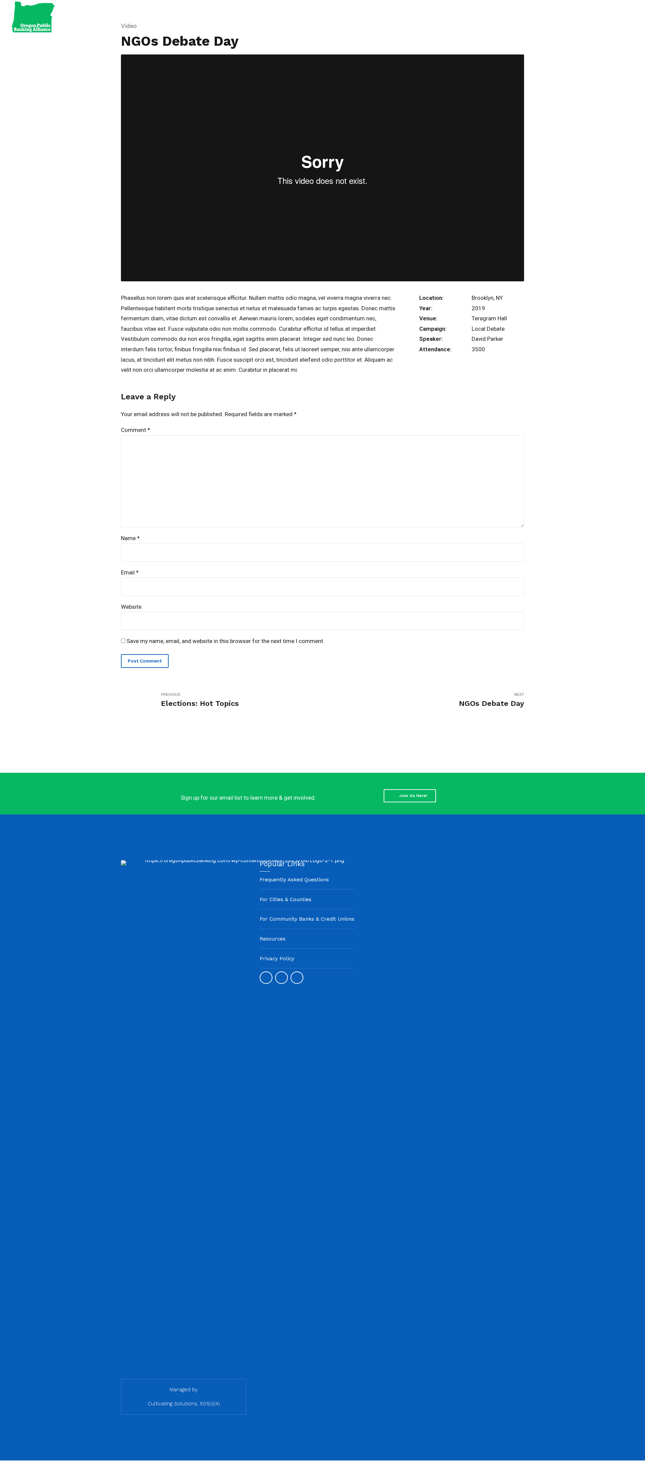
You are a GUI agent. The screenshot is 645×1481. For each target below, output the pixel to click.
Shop (608, 17)
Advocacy (504, 17)
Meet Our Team (457, 17)
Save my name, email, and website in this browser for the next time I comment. (226, 641)
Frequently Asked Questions (294, 880)
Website (131, 606)
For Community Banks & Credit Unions (307, 919)
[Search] (633, 17)
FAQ (580, 17)
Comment (135, 430)
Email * (130, 572)
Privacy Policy (277, 959)
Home (413, 17)
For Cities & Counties (285, 899)
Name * (130, 538)
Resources (545, 17)
